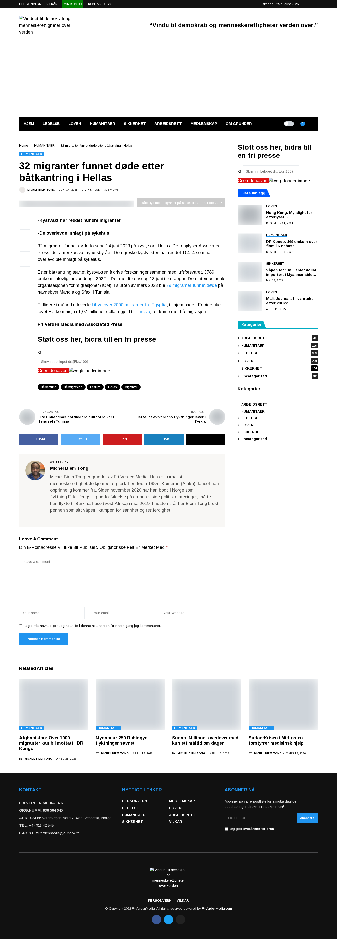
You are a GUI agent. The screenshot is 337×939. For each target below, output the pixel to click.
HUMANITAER (44, 145)
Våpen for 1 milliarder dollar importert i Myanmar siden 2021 (291, 272)
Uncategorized (278, 376)
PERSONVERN (134, 801)
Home (23, 145)
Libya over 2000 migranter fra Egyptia (129, 304)
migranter (131, 387)
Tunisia (143, 311)
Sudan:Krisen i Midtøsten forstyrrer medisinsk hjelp (276, 740)
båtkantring (48, 387)
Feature (95, 387)
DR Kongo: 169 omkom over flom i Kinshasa (291, 243)
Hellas (112, 387)
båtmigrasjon (73, 387)
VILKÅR (175, 822)
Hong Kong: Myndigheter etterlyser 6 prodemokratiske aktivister (291, 214)
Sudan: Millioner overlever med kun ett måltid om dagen (205, 740)
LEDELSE (279, 353)
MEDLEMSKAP (182, 801)
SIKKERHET (279, 368)
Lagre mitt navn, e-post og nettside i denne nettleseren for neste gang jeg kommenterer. (92, 626)
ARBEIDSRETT (278, 338)
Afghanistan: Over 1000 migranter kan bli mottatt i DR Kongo (51, 743)
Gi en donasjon (53, 370)
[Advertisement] (168, 79)
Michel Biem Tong (41, 189)
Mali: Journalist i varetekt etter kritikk (289, 301)
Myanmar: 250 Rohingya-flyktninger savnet (122, 740)
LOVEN (279, 361)
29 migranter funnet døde (191, 285)
